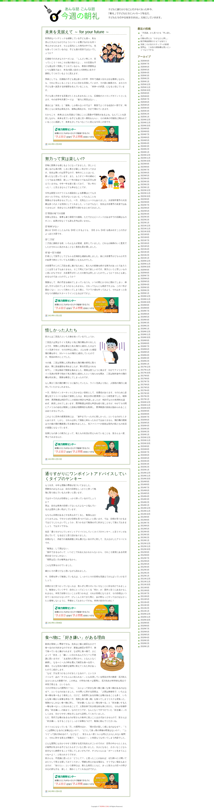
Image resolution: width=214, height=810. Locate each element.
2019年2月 (144, 326)
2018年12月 (145, 331)
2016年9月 (144, 411)
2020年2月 (144, 290)
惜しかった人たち (61, 330)
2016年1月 (144, 434)
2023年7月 (144, 170)
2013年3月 (144, 534)
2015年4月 (144, 461)
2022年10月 (145, 196)
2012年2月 (144, 573)
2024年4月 (144, 143)
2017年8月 (144, 378)
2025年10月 (145, 90)
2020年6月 (144, 278)
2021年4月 (144, 249)
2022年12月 (145, 190)
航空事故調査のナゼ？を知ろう (153, 41)
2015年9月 (144, 446)
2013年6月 (144, 526)
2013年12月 (145, 508)
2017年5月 (144, 387)
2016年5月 (144, 423)
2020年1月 (144, 293)
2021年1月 (144, 258)
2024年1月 (144, 152)
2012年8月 (144, 555)
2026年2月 (144, 78)
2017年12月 (145, 367)
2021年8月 (144, 237)
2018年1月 (144, 364)
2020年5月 (144, 281)
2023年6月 (144, 173)
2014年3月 (144, 499)
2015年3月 (144, 464)
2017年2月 (144, 396)
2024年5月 (144, 140)
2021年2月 (144, 255)
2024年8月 (144, 131)
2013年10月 (145, 514)
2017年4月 (144, 390)
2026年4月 (144, 73)
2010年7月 (144, 629)
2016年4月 (144, 426)
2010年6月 (144, 632)
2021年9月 (144, 234)
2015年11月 (145, 440)
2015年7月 (144, 452)
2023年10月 (145, 161)
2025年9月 (144, 93)
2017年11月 (145, 370)
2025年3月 (144, 111)
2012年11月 (145, 546)
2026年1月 (144, 81)
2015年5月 (144, 458)
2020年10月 (145, 267)
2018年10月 (145, 337)
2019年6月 (144, 314)
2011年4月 (144, 602)
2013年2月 (144, 537)
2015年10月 (145, 443)
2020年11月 (145, 264)
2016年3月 (144, 429)
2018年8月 (144, 343)
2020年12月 (145, 261)
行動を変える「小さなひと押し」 (154, 38)
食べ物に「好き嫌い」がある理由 (75, 637)
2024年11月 (145, 122)
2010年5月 (144, 634)
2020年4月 (144, 284)
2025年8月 (144, 96)
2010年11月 (145, 617)
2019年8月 (144, 308)
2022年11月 (145, 193)
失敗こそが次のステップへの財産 (154, 44)
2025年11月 (145, 87)
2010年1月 (144, 646)
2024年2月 (144, 149)
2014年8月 (144, 484)
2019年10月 (145, 302)
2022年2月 (144, 220)
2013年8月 (144, 520)
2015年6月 (144, 455)
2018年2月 (144, 361)
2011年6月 (144, 596)
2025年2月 (144, 114)
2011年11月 (145, 581)
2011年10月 (145, 584)
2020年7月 (144, 276)
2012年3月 (144, 570)
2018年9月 (144, 340)
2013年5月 (144, 529)
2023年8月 (144, 167)
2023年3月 (144, 181)
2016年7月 (144, 417)
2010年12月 (145, 614)
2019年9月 (144, 305)
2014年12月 (145, 473)
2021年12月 (145, 226)
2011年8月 (144, 590)
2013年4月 (144, 532)
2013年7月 (144, 523)
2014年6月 (144, 490)
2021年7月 (144, 240)
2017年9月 (144, 376)
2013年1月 (144, 540)
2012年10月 (145, 549)
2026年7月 (144, 64)
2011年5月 (144, 599)
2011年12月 (145, 579)
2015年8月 (144, 449)
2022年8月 (144, 202)
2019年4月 (144, 320)
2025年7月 (144, 99)
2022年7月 (144, 205)
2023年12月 (145, 155)
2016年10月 (145, 408)
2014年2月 (144, 502)
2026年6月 (144, 67)
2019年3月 (144, 323)
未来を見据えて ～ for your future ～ (77, 32)
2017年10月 (145, 373)
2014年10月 (145, 479)
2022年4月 (144, 214)
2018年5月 (144, 352)
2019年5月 (144, 317)
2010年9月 (144, 623)
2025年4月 (144, 108)
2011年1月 (144, 611)
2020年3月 (144, 287)
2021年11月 (145, 228)
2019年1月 (144, 329)
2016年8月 (144, 414)
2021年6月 (144, 243)
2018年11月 (145, 334)
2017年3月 (144, 393)
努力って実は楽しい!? (65, 159)
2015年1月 (144, 470)
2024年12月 (145, 120)
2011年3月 (144, 605)
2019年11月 (145, 299)
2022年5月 (144, 211)
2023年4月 (144, 178)
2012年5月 (144, 564)
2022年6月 (144, 208)
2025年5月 (144, 105)
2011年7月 (144, 593)
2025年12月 (145, 84)
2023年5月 (144, 175)
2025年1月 (144, 117)
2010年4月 (144, 637)
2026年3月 (144, 75)
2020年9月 (144, 270)
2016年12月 (145, 402)
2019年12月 (145, 296)
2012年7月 (144, 558)
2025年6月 (144, 102)
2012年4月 (144, 567)
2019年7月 (144, 311)
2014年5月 (144, 493)
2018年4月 (144, 355)
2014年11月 (145, 476)
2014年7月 (144, 487)
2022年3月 (144, 217)
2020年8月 (144, 273)
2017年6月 (144, 384)
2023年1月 (144, 187)
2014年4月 (144, 496)
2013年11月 (145, 511)
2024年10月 (145, 126)
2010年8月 (144, 626)
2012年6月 (144, 561)
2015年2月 (144, 467)
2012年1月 (144, 576)
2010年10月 (145, 620)
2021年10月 (145, 231)
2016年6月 (144, 420)
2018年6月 (144, 349)
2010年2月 (144, 643)
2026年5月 (144, 70)
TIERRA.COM (104, 806)
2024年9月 (144, 128)
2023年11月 (145, 158)
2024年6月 (144, 137)
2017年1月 (144, 399)
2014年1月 (144, 505)
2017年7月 (144, 381)
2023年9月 (144, 164)
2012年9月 (144, 552)
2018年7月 (144, 346)
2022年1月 (144, 223)
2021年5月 (144, 246)
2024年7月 (144, 134)
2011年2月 (144, 608)
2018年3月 (144, 358)
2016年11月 (145, 405)
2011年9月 (144, 587)
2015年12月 (145, 437)
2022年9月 (144, 199)
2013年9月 (144, 517)
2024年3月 (144, 146)
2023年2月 (144, 184)
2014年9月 (144, 481)
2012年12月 (145, 543)
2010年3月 (144, 640)
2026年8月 (144, 61)
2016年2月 (144, 431)
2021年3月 (144, 252)
